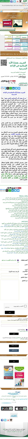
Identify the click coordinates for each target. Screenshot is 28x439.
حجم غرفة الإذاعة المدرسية (21, 204)
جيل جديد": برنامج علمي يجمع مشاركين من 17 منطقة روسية (14, 399)
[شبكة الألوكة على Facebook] (11, 1)
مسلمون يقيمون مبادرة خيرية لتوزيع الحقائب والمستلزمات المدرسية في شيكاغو (14, 396)
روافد (15, 54)
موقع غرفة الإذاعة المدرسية (21, 207)
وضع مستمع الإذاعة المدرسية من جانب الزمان (16, 197)
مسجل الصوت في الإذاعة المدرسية (19, 216)
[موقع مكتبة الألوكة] (8, 45)
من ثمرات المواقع (9, 54)
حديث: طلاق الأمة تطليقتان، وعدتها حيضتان (17, 248)
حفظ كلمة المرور (21, 329)
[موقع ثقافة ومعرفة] (8, 37)
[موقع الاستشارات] (8, 41)
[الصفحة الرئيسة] (27, 5)
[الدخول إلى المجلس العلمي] (18, 32)
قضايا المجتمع (3, 54)
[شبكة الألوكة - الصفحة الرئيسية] (21, 6)
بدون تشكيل (23, 84)
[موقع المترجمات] (8, 49)
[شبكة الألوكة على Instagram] (20, 1)
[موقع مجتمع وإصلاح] (24, 41)
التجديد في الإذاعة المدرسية (21, 213)
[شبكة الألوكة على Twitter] (14, 1)
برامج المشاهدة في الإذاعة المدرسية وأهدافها (17, 208)
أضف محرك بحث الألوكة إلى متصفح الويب (14, 431)
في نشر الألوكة (14, 350)
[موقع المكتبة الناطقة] (24, 49)
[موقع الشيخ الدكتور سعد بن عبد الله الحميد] (14, 16)
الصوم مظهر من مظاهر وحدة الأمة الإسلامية (17, 226)
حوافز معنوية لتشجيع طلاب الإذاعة (19, 214)
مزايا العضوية (18, 337)
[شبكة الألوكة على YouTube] (17, 1)
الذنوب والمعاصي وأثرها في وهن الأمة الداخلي (16, 245)
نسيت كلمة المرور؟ (23, 331)
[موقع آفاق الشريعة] (16, 37)
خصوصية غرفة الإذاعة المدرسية (20, 205)
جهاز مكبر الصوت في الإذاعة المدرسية (18, 210)
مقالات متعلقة (22, 74)
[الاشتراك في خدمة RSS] (24, 5)
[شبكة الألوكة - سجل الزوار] (16, 5)
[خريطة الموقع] (25, 5)
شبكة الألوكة (24, 58)
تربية (17, 54)
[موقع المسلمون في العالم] (24, 45)
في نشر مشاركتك (14, 345)
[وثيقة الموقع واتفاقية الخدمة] (7, 6)
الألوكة (4, 429)
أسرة (20, 54)
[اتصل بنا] (26, 8)
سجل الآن (22, 339)
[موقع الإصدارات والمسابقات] (16, 49)
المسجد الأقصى (15, 134)
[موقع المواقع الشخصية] (16, 45)
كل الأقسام (24, 54)
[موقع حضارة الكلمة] (16, 41)
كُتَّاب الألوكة (13, 388)
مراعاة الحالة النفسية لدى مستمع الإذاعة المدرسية (15, 202)
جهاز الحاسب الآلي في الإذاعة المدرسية (18, 211)
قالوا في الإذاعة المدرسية (21, 218)
